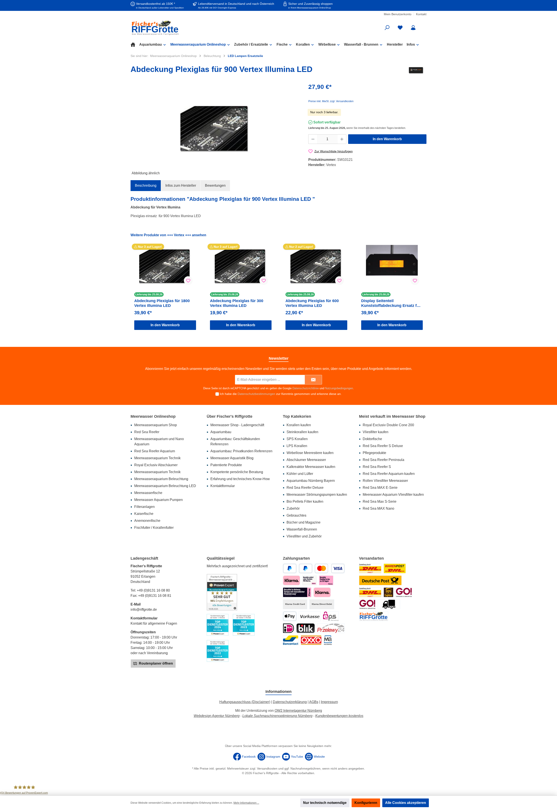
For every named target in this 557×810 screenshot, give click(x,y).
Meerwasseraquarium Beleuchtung (161, 479)
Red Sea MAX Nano (378, 508)
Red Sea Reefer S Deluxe (383, 446)
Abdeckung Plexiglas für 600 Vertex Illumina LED (312, 303)
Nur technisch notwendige (325, 803)
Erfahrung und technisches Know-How (240, 479)
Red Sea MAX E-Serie (380, 487)
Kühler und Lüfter (300, 474)
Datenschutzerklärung (290, 702)
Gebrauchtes (296, 515)
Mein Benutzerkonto (397, 14)
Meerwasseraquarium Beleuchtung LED (165, 486)
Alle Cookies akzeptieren (405, 803)
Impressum (329, 702)
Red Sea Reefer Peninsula (383, 460)
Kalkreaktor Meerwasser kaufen (311, 467)
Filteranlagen (144, 507)
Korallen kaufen (299, 425)
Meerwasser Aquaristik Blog (231, 458)
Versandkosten (267, 768)
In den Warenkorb (387, 139)
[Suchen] (387, 27)
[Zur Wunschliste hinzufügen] (188, 280)
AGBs (313, 702)
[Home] (135, 44)
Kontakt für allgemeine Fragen (154, 623)
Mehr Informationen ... (246, 802)
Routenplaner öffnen (155, 663)
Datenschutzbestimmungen (256, 394)
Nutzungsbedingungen (339, 388)
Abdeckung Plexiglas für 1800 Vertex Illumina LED (162, 303)
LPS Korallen (297, 446)
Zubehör (293, 508)
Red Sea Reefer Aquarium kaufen (389, 474)
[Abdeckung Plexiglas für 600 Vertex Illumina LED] (316, 266)
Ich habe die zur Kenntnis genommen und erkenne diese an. (281, 394)
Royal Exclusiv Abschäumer (156, 465)
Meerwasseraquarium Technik (157, 458)
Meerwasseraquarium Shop (155, 425)
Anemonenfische (147, 520)
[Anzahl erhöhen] (342, 139)
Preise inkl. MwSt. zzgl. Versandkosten (331, 101)
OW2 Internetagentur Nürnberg (298, 710)
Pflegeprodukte (374, 453)
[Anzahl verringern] (312, 139)
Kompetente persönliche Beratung (236, 472)
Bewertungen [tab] (215, 185)
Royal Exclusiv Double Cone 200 (388, 425)
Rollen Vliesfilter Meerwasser (385, 480)
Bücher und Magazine (303, 522)
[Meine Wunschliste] (400, 27)
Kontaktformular (222, 486)
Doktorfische (372, 439)
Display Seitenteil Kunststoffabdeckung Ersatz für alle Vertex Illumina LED (391, 303)
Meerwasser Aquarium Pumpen (158, 500)
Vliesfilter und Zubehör (304, 536)
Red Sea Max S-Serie (379, 501)
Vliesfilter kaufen (375, 432)
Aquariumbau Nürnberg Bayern (311, 480)
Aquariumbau (220, 432)
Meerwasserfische (148, 493)
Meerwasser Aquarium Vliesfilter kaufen (393, 494)
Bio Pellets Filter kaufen (305, 501)
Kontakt (421, 14)
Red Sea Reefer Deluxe (305, 487)
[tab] (146, 185)
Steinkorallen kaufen (302, 432)
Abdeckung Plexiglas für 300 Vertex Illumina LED (236, 303)
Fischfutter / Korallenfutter (154, 527)
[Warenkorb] (423, 26)
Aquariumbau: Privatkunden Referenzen (241, 451)
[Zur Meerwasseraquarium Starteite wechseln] (178, 28)
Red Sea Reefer (146, 432)
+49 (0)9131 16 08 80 (153, 590)
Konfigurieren (365, 803)
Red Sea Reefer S (377, 467)
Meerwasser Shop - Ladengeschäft (237, 425)
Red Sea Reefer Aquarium (154, 451)
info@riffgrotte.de (144, 609)
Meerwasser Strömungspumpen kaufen (317, 494)
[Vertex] (416, 70)
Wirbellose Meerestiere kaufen (310, 453)
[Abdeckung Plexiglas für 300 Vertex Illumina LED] (241, 266)
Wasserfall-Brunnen (302, 529)
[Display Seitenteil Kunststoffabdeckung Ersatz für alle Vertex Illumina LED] (392, 266)
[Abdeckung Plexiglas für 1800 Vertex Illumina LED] (165, 266)
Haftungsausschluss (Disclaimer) (244, 702)
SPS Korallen (297, 439)
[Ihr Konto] (413, 27)
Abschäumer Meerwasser (306, 460)
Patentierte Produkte (226, 465)
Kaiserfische (143, 514)
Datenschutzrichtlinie (305, 388)
